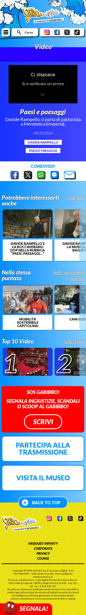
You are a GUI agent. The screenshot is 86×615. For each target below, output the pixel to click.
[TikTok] (77, 32)
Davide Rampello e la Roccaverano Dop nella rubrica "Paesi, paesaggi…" (27, 248)
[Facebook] (57, 32)
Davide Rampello (43, 142)
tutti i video (74, 341)
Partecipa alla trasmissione (43, 448)
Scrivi (43, 422)
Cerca (29, 32)
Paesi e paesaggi (43, 150)
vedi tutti (76, 197)
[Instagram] (47, 32)
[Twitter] (67, 32)
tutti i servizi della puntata (69, 275)
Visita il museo (43, 478)
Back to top (46, 502)
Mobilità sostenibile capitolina (27, 322)
